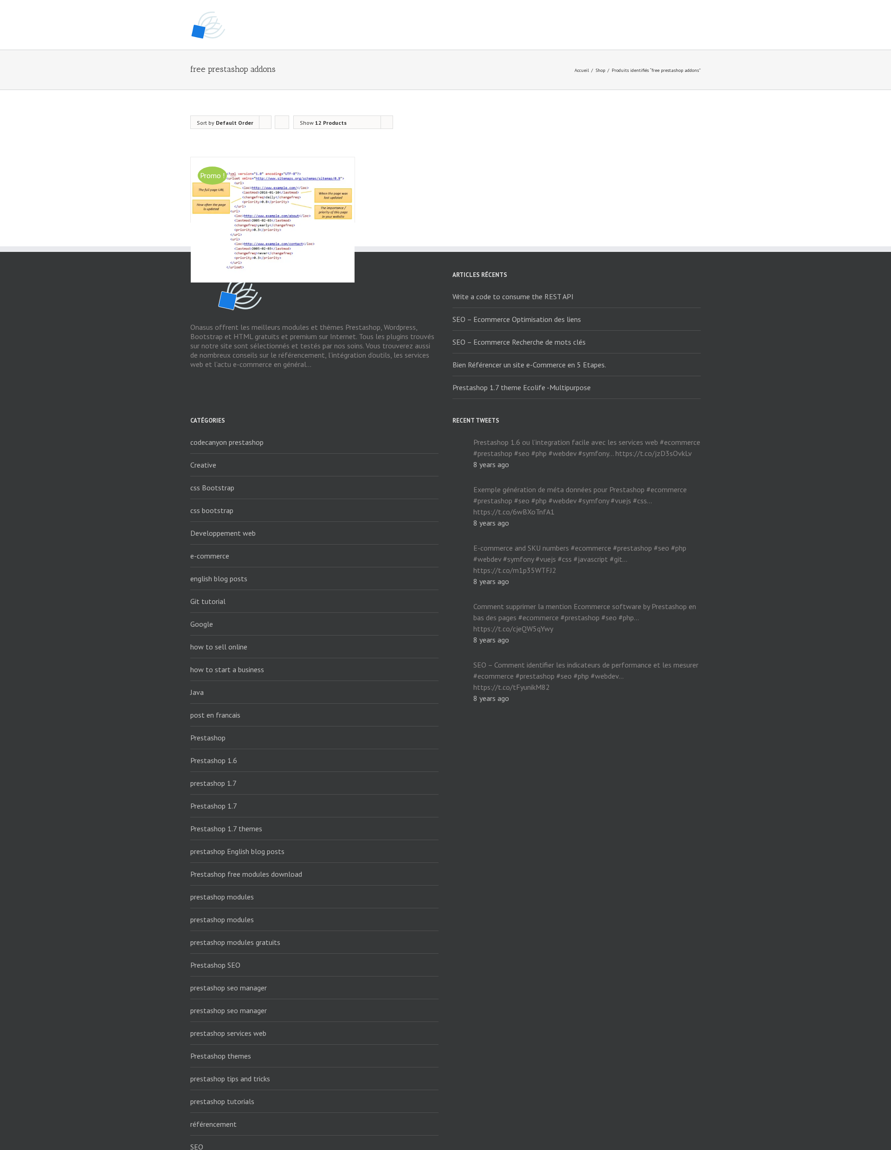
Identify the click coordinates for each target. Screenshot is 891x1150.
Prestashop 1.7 (213, 805)
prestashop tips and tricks (230, 1078)
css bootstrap (211, 510)
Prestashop (208, 737)
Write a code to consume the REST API (513, 296)
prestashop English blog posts (237, 851)
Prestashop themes (220, 1055)
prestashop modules (222, 896)
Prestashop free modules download (246, 874)
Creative (203, 464)
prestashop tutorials (222, 1101)
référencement (213, 1124)
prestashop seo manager (228, 987)
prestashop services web (228, 1033)
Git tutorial (208, 601)
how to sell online (218, 646)
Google (201, 624)
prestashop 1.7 (213, 783)
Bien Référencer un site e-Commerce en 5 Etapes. (529, 364)
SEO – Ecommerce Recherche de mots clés (519, 342)
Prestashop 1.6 (213, 760)
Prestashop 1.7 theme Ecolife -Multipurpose (521, 387)
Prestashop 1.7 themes (226, 828)
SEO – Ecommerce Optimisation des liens (516, 319)
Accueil (582, 70)
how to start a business (227, 669)
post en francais (215, 715)
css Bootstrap (212, 487)
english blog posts (218, 578)
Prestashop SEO (215, 965)
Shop (600, 70)
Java (197, 692)
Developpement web (223, 533)
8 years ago (491, 464)
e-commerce (209, 555)
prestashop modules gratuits (235, 942)
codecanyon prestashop (227, 442)
